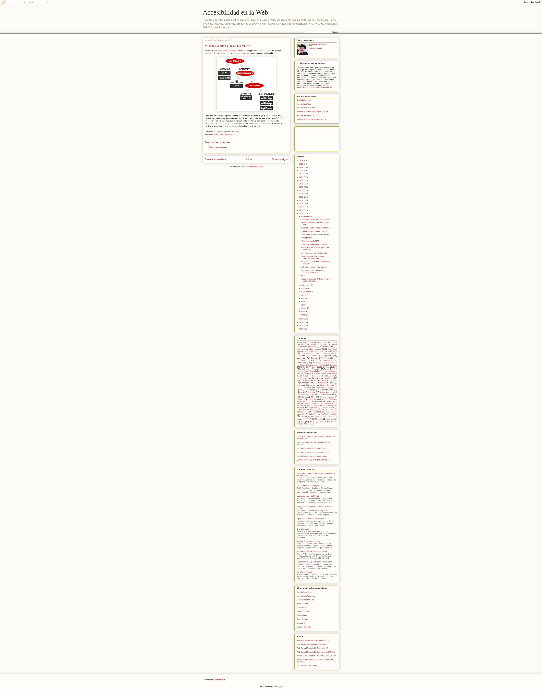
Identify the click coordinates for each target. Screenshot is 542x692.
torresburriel (301, 623)
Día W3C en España (304, 572)
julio (303, 295)
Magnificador (324, 392)
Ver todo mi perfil (315, 48)
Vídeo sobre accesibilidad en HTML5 (315, 235)
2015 (301, 197)
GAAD (299, 373)
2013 (301, 204)
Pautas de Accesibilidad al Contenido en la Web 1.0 (316, 656)
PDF (313, 397)
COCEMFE (301, 356)
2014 (301, 200)
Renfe (302, 408)
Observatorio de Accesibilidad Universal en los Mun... (312, 257)
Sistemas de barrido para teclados (314, 267)
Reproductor (313, 408)
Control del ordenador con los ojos (314, 244)
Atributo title (312, 347)
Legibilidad (307, 388)
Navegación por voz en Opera (308, 541)
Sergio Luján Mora (319, 45)
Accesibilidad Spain (304, 592)
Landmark (313, 385)
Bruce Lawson (302, 604)
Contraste (314, 358)
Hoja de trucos (302, 381)
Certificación (332, 351)
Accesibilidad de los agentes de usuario (312, 456)
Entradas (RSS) (220, 680)
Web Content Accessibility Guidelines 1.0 (312, 648)
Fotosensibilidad (329, 371)
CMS (332, 353)
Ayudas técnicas (313, 349)
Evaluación (316, 369)
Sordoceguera (318, 412)
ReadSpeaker (306, 238)
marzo (303, 308)
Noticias (300, 397)
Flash (306, 371)
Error (335, 367)
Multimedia (305, 395)
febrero (304, 312)
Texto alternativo (226, 135)
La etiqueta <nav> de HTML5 (308, 496)
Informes (303, 383)
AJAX (326, 342)
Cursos (311, 360)
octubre (304, 288)
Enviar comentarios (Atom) (252, 167)
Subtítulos (309, 414)
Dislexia (322, 365)
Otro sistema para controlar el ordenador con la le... (312, 271)
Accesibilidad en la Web (235, 11)
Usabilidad (301, 419)
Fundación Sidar (303, 611)
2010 (301, 213)
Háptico (317, 376)
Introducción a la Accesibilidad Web (315, 87)
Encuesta (315, 367)
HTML (216, 135)
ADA (318, 342)
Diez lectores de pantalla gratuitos (310, 486)
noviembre (305, 285)
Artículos (314, 345)
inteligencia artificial (318, 383)
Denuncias (301, 363)
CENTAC (321, 351)
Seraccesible (302, 615)
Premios (300, 399)
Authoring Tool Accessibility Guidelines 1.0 (313, 640)
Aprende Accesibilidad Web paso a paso (312, 112)
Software (301, 412)
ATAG (325, 345)
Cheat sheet (305, 353)
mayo (303, 302)
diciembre (305, 216)
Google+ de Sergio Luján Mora (308, 116)
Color (314, 355)
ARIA (303, 345)
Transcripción (305, 416)
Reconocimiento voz (315, 406)
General (307, 373)
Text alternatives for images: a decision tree (232, 51)
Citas (325, 353)
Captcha (310, 351)
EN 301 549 (304, 367)
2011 (301, 210)
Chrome (316, 353)
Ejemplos (333, 365)
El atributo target (303, 529)
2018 (301, 187)
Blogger (279, 686)
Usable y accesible (304, 627)
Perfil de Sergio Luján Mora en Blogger (312, 119)
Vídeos (313, 418)
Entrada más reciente (215, 159)
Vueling (327, 419)
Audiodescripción (326, 347)
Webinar (307, 424)
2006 (301, 329)
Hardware (328, 376)
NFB (315, 394)
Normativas (326, 394)
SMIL (332, 409)
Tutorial (316, 416)
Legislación (320, 387)
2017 (301, 190)
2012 (301, 207)
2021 (301, 177)
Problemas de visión (322, 401)
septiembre (305, 292)
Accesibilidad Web (304, 104)
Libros (299, 392)
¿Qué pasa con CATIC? (310, 241)
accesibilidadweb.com (305, 600)
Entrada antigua (280, 159)
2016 (301, 194)
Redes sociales (331, 405)
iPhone (332, 383)
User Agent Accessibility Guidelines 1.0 (311, 644)
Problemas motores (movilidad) (308, 403)
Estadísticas (304, 369)
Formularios (315, 371)
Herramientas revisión (322, 378)
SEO (323, 410)
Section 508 (301, 409)
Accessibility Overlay (305, 343)
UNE (332, 416)
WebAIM (323, 422)
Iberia (335, 381)
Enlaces (326, 367)
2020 (301, 180)
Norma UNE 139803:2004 (307, 666)
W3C (335, 419)
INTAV (303, 276)
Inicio (249, 159)
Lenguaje (311, 390)
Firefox (299, 371)
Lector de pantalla (328, 385)
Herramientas (302, 378)
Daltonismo (327, 360)
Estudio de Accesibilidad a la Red (314, 231)
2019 (301, 184)
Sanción (331, 408)
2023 (301, 171)
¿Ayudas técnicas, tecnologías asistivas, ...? (313, 460)
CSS (298, 360)
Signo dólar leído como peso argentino (311, 519)
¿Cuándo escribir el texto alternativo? (315, 228)
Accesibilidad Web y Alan (306, 596)
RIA (323, 408)
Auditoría (300, 349)
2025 (301, 164)
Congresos (326, 355)
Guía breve (307, 376)
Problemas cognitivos (315, 399)
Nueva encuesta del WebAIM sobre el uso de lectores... (315, 280)
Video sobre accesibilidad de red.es (314, 253)
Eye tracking (329, 369)
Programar (300, 405)
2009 (301, 319)
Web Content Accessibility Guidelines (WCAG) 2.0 (316, 652)
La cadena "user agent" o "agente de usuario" (314, 562)
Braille (301, 351)
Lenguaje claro (326, 390)
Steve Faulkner (302, 619)
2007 (301, 326)
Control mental (327, 358)
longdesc (311, 392)
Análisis (334, 343)
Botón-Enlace (332, 349)
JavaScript (301, 385)
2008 (301, 322)
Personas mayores (327, 397)
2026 (301, 161)
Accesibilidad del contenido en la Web (311, 448)
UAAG (325, 416)
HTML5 (325, 381)
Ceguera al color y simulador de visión (315, 219)
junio (303, 298)
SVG (319, 414)
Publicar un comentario (217, 147)
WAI (302, 422)
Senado (313, 410)
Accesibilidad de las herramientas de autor (313, 452)
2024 (301, 167)
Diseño (314, 365)
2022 (301, 174)
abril (303, 305)
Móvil (335, 392)
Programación (329, 403)
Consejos (301, 358)
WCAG (312, 422)
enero (303, 315)
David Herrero (302, 608)
